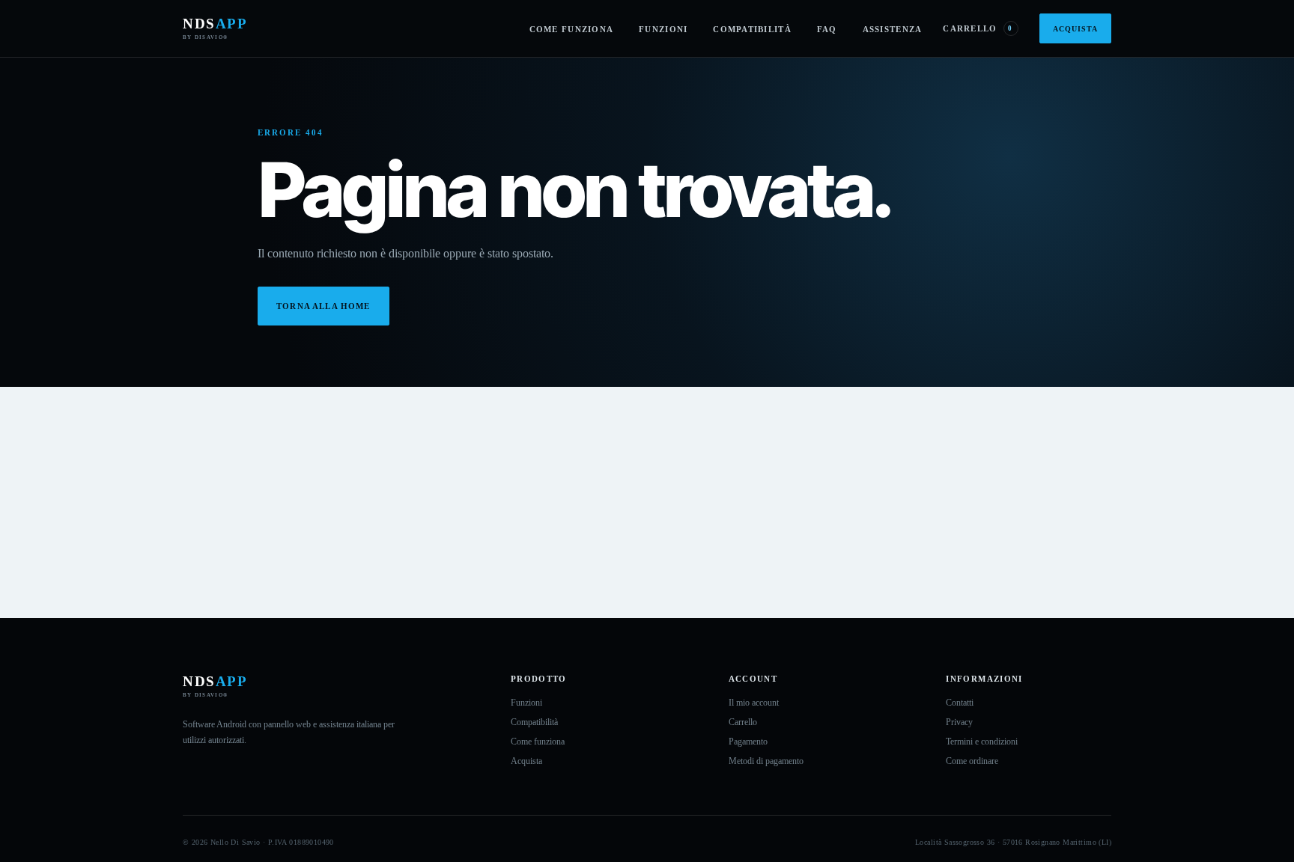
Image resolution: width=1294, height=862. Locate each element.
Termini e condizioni (982, 741)
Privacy (959, 722)
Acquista (1075, 29)
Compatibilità (752, 29)
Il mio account (754, 702)
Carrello (977, 28)
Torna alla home (323, 306)
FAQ (827, 29)
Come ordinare (972, 761)
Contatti (959, 702)
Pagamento (748, 741)
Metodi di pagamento (766, 761)
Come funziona (571, 29)
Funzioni (663, 29)
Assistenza (893, 29)
